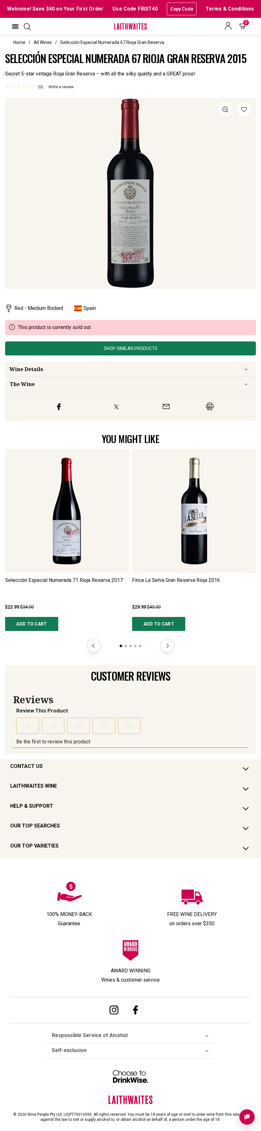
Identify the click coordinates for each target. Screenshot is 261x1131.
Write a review (61, 87)
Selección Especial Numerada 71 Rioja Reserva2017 (64, 580)
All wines (43, 42)
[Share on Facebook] (58, 406)
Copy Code (181, 8)
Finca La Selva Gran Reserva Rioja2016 (176, 580)
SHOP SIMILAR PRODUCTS (131, 348)
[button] (15, 26)
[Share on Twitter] (116, 406)
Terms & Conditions (230, 9)
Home (19, 42)
